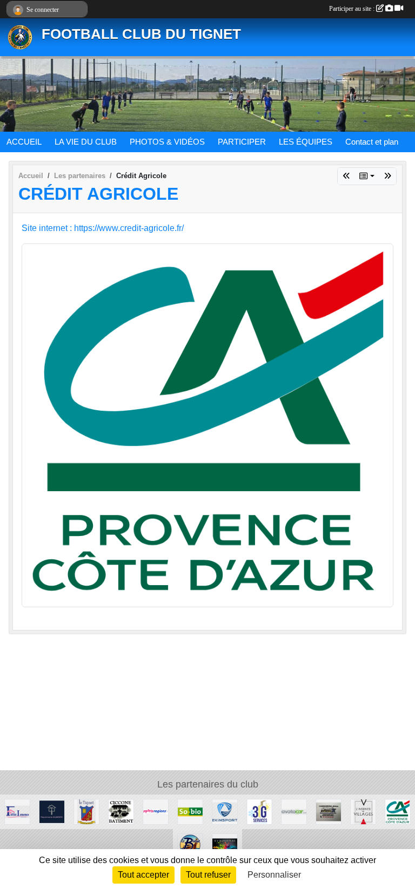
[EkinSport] (225, 811)
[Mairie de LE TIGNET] (86, 811)
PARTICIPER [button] (242, 141)
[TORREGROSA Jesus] (329, 811)
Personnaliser (274, 874)
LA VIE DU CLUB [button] (86, 141)
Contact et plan (371, 141)
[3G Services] (259, 811)
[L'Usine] (190, 845)
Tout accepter (143, 874)
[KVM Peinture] (225, 845)
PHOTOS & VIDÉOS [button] (167, 141)
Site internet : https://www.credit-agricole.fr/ (103, 228)
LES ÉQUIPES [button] (305, 141)
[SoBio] (190, 811)
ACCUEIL (24, 141)
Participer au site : (352, 8)
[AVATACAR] (294, 811)
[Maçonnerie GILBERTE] (52, 811)
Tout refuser (208, 874)
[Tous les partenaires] (366, 176)
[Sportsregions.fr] (387, 176)
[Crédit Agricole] (207, 424)
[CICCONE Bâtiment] (121, 811)
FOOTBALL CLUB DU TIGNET (141, 34)
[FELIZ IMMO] (17, 811)
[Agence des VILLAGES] (346, 176)
